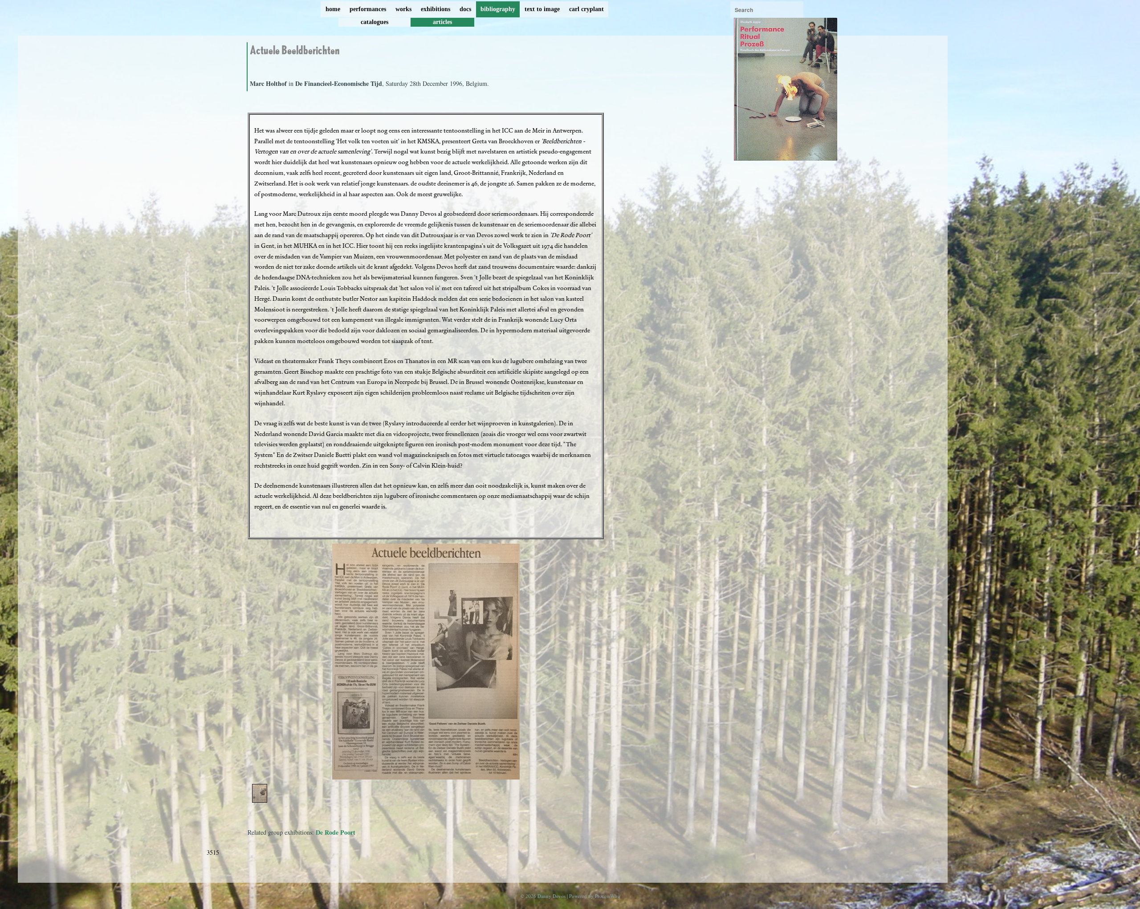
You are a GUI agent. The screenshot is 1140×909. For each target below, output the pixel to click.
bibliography (497, 9)
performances (368, 9)
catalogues (374, 22)
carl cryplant (586, 9)
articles (442, 22)
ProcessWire (607, 896)
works (403, 9)
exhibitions (435, 9)
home (333, 9)
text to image (542, 9)
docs (465, 9)
